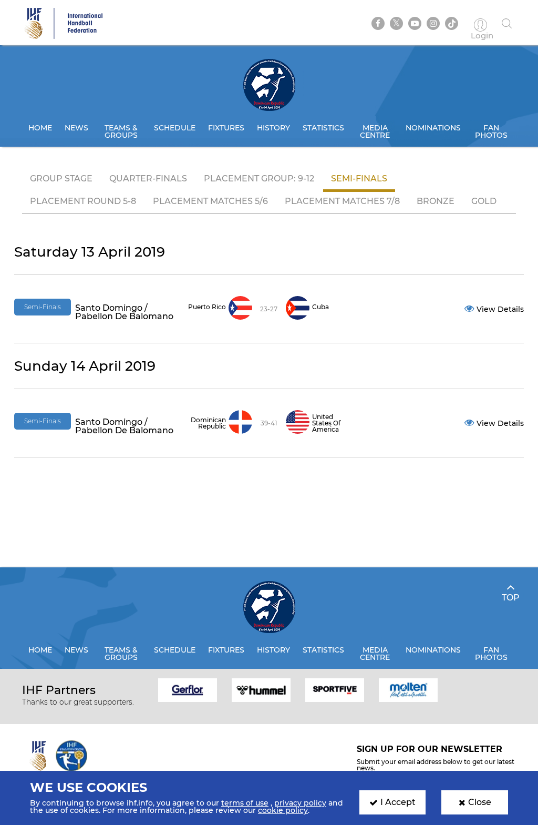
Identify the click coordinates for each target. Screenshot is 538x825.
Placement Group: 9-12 (259, 179)
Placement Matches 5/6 (210, 201)
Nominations (433, 128)
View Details (500, 309)
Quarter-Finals (148, 179)
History (273, 128)
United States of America (326, 423)
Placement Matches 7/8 (342, 201)
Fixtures (226, 128)
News (76, 128)
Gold (483, 201)
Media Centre (375, 131)
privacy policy (300, 803)
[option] (187, 689)
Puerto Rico (207, 307)
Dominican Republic (208, 423)
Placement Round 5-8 (83, 201)
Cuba (320, 307)
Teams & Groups (121, 131)
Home (40, 128)
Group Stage (61, 179)
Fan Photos (491, 131)
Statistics (323, 128)
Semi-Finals (359, 179)
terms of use (244, 803)
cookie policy (283, 810)
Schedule (174, 128)
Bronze (435, 201)
